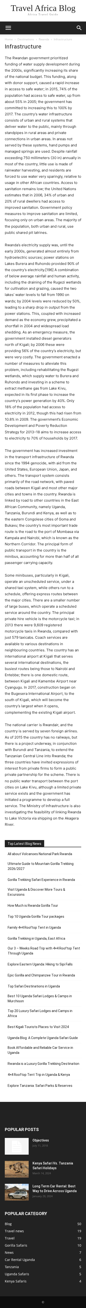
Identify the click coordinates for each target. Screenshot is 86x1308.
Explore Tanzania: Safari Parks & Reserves (40, 1086)
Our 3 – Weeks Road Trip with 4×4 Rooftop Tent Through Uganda (44, 950)
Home (9, 39)
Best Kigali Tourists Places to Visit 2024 (38, 1027)
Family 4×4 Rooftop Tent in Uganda (34, 927)
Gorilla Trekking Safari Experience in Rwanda (41, 880)
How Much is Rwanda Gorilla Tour (33, 905)
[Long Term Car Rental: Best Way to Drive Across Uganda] (17, 1192)
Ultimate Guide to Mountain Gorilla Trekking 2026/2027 (41, 866)
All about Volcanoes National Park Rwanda (40, 854)
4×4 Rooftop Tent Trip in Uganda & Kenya (39, 1075)
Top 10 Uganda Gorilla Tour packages (36, 916)
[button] (8, 27)
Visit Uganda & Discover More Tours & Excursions (36, 892)
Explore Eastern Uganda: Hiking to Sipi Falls (40, 964)
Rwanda (44, 39)
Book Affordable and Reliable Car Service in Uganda (40, 1050)
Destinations (25, 39)
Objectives (40, 1140)
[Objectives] (17, 1146)
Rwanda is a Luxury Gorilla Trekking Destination (43, 1064)
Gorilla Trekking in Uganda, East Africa (36, 938)
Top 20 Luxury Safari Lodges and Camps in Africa (40, 1013)
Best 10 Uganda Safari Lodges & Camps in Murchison (40, 998)
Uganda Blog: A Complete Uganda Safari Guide (43, 1038)
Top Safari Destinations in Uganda (34, 986)
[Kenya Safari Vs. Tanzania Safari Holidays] (17, 1169)
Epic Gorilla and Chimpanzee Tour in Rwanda (41, 975)
